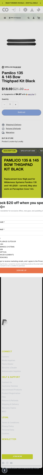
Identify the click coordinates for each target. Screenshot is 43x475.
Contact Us (7, 382)
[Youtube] (11, 463)
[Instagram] (7, 463)
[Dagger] (19, 10)
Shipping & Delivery (13, 125)
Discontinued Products (12, 390)
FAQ (4, 397)
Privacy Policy (8, 426)
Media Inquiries (8, 360)
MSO (4, 412)
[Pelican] (14, 10)
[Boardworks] (38, 10)
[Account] (33, 17)
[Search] (28, 17)
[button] (19, 94)
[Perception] (25, 10)
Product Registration (11, 393)
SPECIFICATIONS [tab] (28, 151)
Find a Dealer (7, 364)
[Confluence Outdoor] (5, 10)
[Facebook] (3, 463)
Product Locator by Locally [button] (12, 141)
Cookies (5, 434)
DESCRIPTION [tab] (10, 151)
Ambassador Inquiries (11, 371)
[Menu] (5, 18)
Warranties (10, 132)
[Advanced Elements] (32, 10)
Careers (5, 357)
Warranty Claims (9, 408)
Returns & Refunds (13, 129)
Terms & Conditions (10, 423)
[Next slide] (40, 3)
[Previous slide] (2, 3)
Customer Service (10, 386)
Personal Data (8, 430)
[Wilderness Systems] (15, 17)
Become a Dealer (9, 368)
